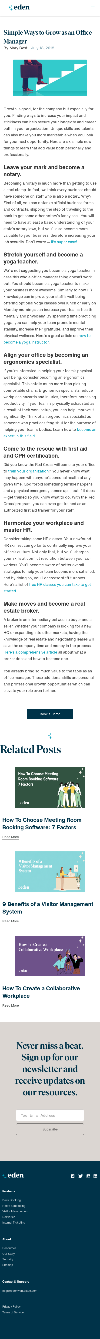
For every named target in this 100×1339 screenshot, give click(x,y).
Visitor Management (15, 1211)
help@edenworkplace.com (19, 1291)
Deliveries (8, 1217)
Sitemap (7, 1265)
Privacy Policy (11, 1307)
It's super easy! (64, 242)
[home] (18, 9)
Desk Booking (11, 1200)
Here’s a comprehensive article (30, 652)
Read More (10, 837)
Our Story (8, 1254)
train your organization (28, 471)
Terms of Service (13, 1312)
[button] (93, 8)
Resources (9, 1248)
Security (7, 1259)
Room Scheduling (13, 1206)
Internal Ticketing (13, 1222)
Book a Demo (50, 714)
